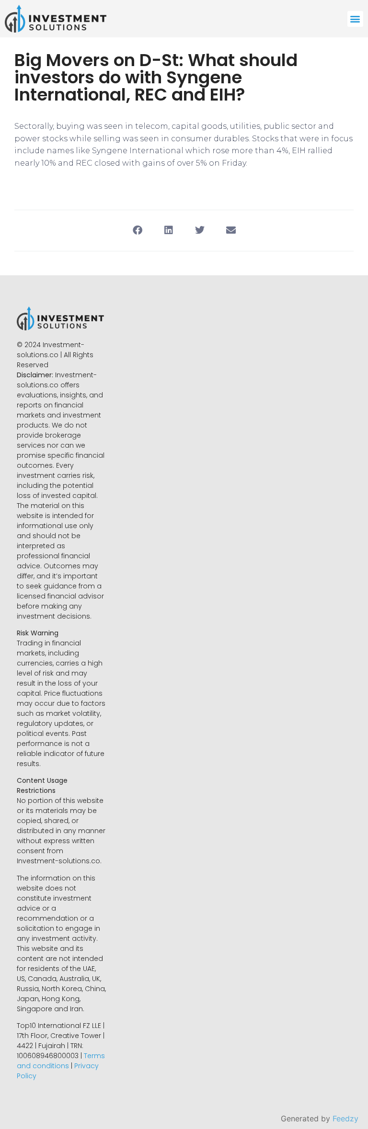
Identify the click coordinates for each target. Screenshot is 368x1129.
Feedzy (345, 1118)
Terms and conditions (61, 1061)
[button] (355, 19)
